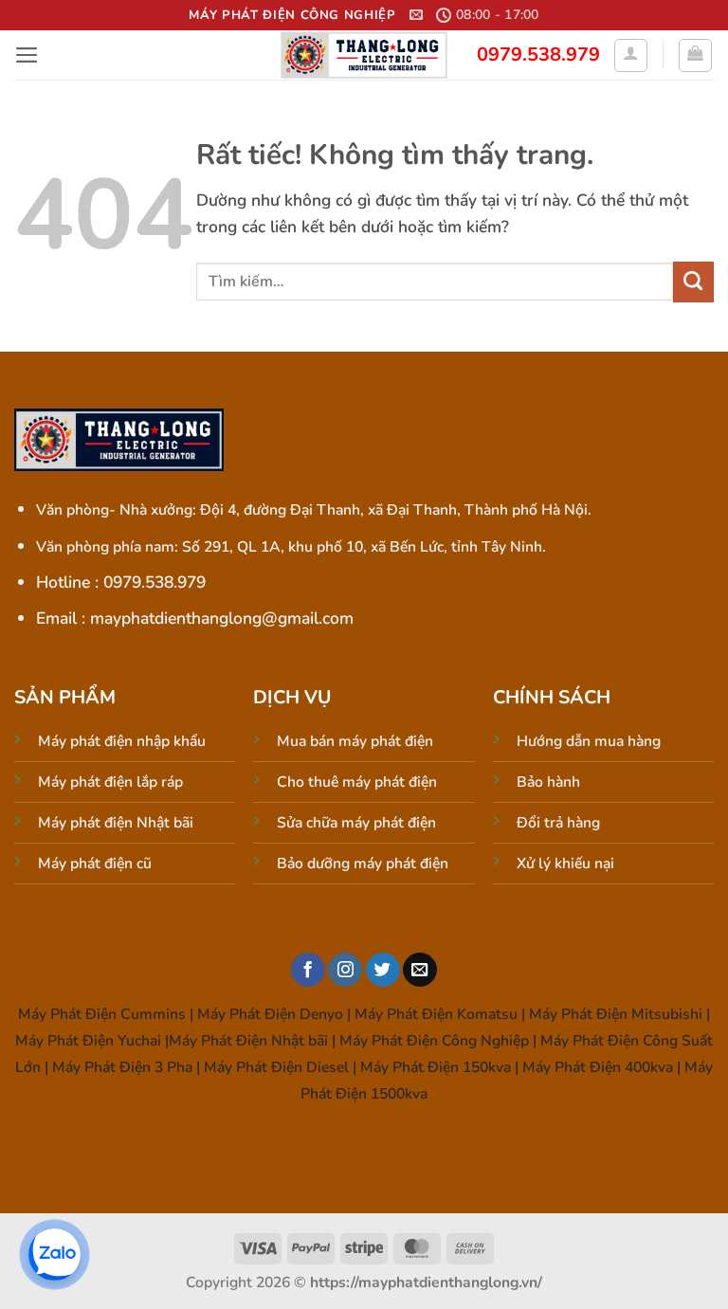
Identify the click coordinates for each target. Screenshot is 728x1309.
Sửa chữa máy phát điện (356, 822)
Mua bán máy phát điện (355, 741)
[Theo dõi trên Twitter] (383, 970)
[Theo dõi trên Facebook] (308, 970)
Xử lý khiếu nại (565, 863)
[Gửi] (693, 282)
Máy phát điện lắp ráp (110, 782)
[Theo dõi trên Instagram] (345, 970)
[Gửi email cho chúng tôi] (420, 970)
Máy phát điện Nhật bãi (115, 822)
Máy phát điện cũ (95, 863)
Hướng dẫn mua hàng (589, 741)
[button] (416, 14)
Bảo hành (548, 782)
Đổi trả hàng (558, 822)
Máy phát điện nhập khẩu (122, 741)
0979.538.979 (538, 54)
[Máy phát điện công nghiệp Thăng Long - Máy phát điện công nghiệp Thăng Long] (364, 55)
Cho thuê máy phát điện (357, 782)
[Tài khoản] (630, 55)
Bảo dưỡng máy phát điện (362, 863)
